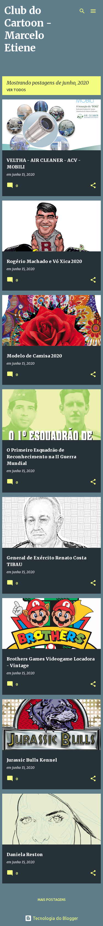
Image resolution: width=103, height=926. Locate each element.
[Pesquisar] (82, 11)
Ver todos (16, 90)
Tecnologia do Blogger (55, 918)
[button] (93, 186)
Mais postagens (52, 899)
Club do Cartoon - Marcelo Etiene (28, 29)
